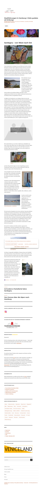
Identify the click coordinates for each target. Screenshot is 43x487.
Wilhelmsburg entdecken (10, 392)
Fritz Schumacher (17, 408)
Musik (6, 415)
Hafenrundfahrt (16, 410)
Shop (25, 376)
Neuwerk (23, 415)
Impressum (27, 246)
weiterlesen (19, 343)
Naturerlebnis (17, 415)
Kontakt (7, 431)
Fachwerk (19, 406)
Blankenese (10, 406)
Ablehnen (20, 244)
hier (14, 357)
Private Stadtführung (8, 469)
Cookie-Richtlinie (17, 246)
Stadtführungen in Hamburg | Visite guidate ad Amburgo (13, 482)
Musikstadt (10, 415)
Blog (5, 474)
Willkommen (7, 466)
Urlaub (6, 417)
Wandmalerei (22, 417)
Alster (6, 404)
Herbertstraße (8, 412)
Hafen (23, 408)
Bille (5, 406)
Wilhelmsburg (8, 419)
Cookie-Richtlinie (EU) (10, 436)
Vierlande (11, 417)
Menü (6, 25)
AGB (6, 434)
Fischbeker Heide (8, 408)
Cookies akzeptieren (11, 244)
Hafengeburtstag (8, 410)
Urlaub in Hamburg (9, 393)
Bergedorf (29, 404)
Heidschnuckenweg (25, 410)
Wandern (16, 417)
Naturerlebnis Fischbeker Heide (11, 388)
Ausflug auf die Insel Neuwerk (11, 391)
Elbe (15, 406)
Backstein (18, 404)
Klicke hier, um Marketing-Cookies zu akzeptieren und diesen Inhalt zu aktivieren (18, 130)
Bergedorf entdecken (9, 389)
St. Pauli (28, 415)
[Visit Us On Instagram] (5, 311)
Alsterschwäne (11, 404)
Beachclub (23, 404)
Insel (13, 412)
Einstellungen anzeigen (31, 244)
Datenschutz (22, 246)
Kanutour (17, 412)
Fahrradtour (24, 406)
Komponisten (23, 412)
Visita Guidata (7, 471)
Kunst (28, 412)
